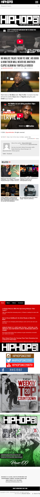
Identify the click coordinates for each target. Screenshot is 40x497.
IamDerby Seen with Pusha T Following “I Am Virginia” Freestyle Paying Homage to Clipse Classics (10, 179)
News (17, 137)
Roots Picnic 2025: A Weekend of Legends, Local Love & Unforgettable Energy (29, 179)
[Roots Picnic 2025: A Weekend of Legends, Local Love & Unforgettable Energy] (29, 171)
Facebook (9, 153)
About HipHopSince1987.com (20, 488)
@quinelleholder (7, 68)
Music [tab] (8, 303)
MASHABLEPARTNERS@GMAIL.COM (14, 481)
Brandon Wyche (26, 493)
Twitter (4, 153)
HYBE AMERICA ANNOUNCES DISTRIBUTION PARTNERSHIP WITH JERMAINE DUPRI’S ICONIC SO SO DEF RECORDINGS (10, 199)
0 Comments (29, 68)
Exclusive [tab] (20, 303)
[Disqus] (20, 229)
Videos (37, 138)
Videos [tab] (14, 303)
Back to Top (37, 493)
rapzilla (26, 137)
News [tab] (2, 303)
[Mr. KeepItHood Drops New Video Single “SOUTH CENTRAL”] (29, 190)
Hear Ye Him (13, 137)
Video (29, 137)
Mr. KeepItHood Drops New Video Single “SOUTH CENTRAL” (28, 198)
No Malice (22, 137)
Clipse (8, 137)
